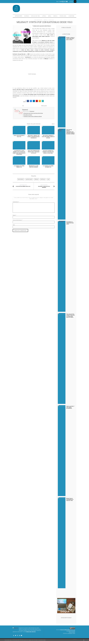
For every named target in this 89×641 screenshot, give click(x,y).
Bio (23, 105)
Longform (71, 15)
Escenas (26, 15)
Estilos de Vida (35, 15)
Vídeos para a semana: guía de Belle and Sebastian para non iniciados (34, 136)
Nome (14, 215)
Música (56, 15)
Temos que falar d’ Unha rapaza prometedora (70, 407)
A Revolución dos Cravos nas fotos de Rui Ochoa (33, 113)
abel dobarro (21, 179)
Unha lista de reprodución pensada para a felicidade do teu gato (33, 152)
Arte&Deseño (18, 15)
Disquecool (32, 111)
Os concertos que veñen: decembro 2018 (48, 166)
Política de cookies (72, 632)
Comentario (16, 201)
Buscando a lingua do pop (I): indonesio (44, 186)
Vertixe (74, 633)
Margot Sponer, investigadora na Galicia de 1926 (69, 499)
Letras (44, 15)
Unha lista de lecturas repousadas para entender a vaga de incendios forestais (70, 131)
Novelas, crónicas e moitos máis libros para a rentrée (70, 38)
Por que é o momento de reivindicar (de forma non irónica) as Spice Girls (48, 152)
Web (14, 225)
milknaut (36, 179)
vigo (48, 179)
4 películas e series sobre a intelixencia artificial (32, 116)
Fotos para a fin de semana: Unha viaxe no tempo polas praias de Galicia (70, 316)
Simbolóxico (70, 633)
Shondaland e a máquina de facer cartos (70, 223)
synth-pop (43, 179)
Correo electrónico (17, 220)
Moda (49, 15)
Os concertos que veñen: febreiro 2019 (19, 166)
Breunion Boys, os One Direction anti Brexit (33, 166)
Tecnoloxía (63, 15)
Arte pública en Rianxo (27, 114)
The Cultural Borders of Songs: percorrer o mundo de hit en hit (48, 136)
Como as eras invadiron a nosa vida (19, 136)
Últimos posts (44, 105)
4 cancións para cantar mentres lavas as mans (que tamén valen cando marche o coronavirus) (19, 152)
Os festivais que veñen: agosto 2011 (23, 185)
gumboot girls (29, 179)
